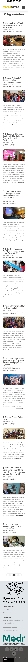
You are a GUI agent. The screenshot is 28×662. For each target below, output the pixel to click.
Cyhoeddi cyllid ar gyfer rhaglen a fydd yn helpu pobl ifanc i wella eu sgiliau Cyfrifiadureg (13, 137)
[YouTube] (17, 1)
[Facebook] (8, 1)
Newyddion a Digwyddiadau (15, 31)
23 (11, 574)
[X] (11, 1)
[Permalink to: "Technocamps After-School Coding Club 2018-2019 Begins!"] (14, 40)
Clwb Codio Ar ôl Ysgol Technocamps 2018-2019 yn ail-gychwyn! (13, 25)
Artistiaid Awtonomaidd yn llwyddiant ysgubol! (14, 306)
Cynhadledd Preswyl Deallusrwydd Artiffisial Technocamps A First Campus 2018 (12, 194)
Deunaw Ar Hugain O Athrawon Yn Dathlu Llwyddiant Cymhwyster (12, 80)
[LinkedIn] (14, 1)
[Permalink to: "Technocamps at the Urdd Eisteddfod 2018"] (14, 541)
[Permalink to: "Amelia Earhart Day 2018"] (14, 433)
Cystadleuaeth (6, 312)
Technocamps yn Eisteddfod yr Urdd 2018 (12, 525)
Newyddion (5, 31)
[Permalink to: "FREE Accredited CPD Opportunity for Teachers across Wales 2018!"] (14, 266)
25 (16, 574)
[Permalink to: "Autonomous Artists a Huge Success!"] (14, 322)
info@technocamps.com (9, 611)
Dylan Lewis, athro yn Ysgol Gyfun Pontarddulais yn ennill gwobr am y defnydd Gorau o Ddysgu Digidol (14, 470)
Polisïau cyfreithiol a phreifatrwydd (10, 627)
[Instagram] (20, 1)
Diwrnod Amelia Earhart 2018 (13, 418)
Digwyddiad (5, 144)
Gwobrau (5, 368)
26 (20, 574)
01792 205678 (6, 609)
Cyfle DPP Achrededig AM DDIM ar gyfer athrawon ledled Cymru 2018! (13, 251)
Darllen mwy (6, 69)
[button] (23, 7)
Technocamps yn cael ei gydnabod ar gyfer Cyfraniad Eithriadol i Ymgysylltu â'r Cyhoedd (13, 361)
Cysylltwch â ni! (7, 612)
